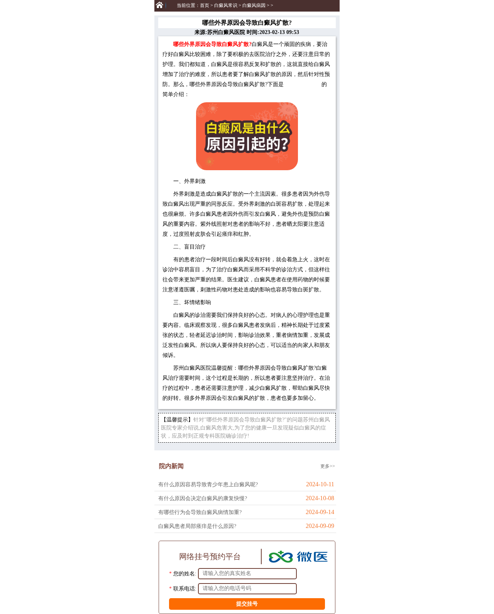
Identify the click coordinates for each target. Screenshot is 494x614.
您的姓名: (184, 573)
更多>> (327, 466)
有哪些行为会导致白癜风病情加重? (200, 512)
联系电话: (184, 588)
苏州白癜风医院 (302, 84)
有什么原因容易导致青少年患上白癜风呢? (208, 484)
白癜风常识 (225, 5)
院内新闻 (171, 466)
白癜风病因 (254, 5)
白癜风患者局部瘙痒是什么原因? (197, 526)
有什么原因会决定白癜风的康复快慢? (202, 498)
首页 (204, 5)
